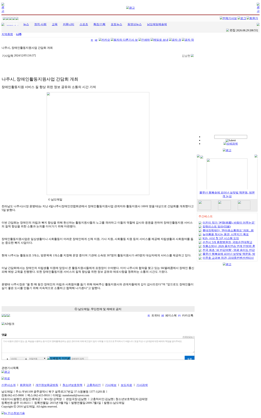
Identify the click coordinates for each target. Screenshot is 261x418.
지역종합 (7, 34)
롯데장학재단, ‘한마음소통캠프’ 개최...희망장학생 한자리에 (228, 231)
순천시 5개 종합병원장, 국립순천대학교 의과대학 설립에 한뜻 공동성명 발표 (227, 243)
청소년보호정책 (72, 385)
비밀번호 (33, 359)
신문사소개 (8, 385)
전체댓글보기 (189, 337)
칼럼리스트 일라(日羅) (217, 226)
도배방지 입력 (77, 359)
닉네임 (14, 359)
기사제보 (110, 385)
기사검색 (142, 385)
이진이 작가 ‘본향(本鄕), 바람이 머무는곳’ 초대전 (229, 224)
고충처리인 (94, 385)
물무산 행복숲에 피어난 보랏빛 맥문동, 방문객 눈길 (229, 255)
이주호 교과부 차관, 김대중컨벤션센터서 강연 (228, 259)
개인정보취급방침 (47, 385)
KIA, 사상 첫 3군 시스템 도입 (221, 238)
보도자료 (126, 385)
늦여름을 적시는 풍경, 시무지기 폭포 (226, 234)
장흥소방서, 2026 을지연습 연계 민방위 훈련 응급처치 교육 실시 (229, 247)
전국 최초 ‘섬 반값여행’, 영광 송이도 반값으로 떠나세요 (229, 251)
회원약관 (25, 385)
